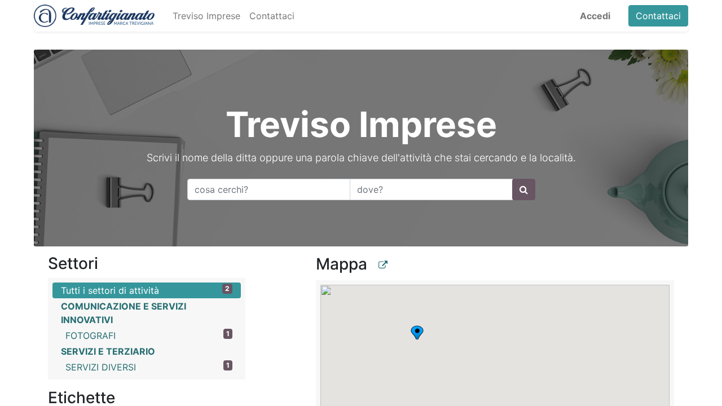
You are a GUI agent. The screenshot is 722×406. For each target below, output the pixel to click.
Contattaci (658, 15)
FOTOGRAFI (147, 335)
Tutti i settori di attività (145, 290)
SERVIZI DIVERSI (147, 367)
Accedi (595, 15)
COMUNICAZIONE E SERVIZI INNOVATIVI (123, 313)
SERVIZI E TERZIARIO (108, 351)
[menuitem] (206, 16)
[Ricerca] (523, 189)
